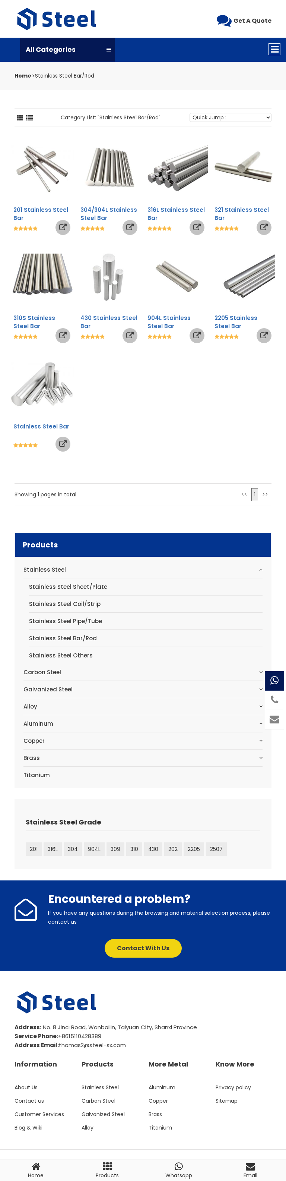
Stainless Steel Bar (41, 426)
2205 (194, 849)
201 (34, 849)
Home (23, 75)
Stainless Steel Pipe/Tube (65, 621)
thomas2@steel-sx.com (92, 1045)
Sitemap (227, 1101)
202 (173, 849)
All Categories (51, 49)
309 (115, 849)
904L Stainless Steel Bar (169, 322)
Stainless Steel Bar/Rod (64, 75)
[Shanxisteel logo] (57, 19)
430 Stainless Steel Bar (108, 322)
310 (134, 849)
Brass (31, 758)
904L (94, 849)
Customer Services (39, 1114)
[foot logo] (57, 1002)
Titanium (36, 775)
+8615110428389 (79, 1036)
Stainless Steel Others (61, 655)
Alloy (30, 706)
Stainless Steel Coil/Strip (65, 604)
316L (53, 849)
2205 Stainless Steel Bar (235, 322)
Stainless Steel (44, 570)
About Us (26, 1087)
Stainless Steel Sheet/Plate (68, 587)
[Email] (274, 719)
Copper (34, 741)
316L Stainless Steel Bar (176, 214)
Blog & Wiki (28, 1127)
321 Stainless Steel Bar (241, 214)
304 (73, 849)
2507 (216, 849)
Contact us (29, 1101)
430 (153, 849)
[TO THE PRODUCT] (62, 227)
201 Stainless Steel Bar (40, 214)
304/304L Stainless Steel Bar (108, 214)
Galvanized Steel (48, 689)
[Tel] (274, 700)
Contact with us (143, 948)
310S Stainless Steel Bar (34, 322)
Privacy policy (233, 1087)
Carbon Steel (42, 672)
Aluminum (38, 724)
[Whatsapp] (274, 681)
